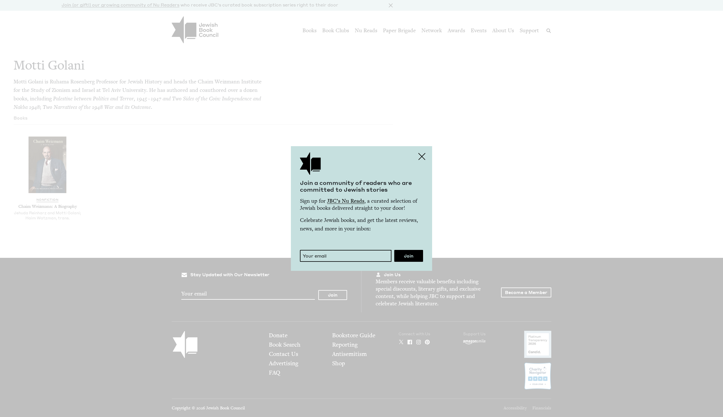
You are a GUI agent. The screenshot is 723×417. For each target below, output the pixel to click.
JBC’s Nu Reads (345, 201)
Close (422, 156)
